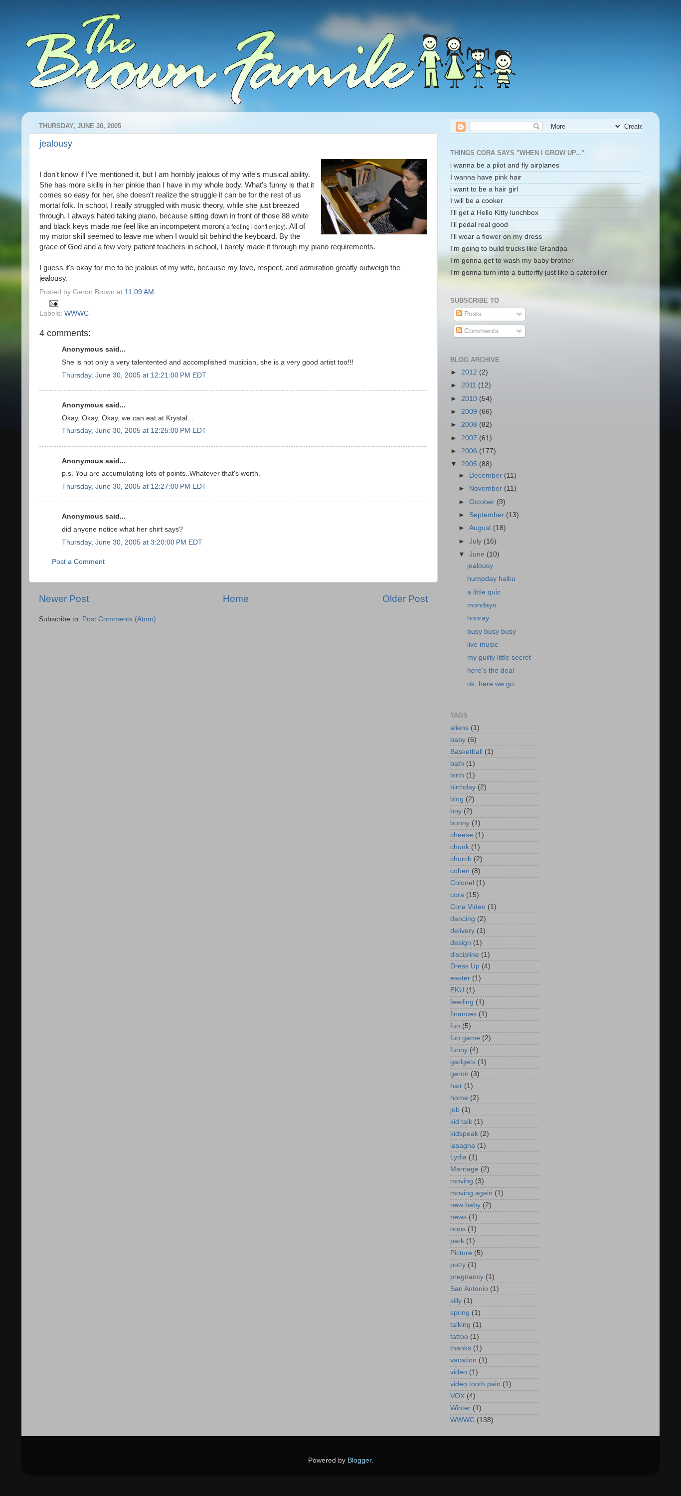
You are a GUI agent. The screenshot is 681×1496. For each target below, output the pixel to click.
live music (482, 644)
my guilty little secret (499, 657)
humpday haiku (491, 578)
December (486, 475)
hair (456, 1086)
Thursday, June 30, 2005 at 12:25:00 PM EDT (134, 430)
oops (458, 1229)
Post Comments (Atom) (119, 619)
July (476, 541)
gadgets (463, 1062)
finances (463, 1014)
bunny (460, 823)
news (458, 1217)
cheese (461, 835)
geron (459, 1074)
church (461, 859)
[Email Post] (52, 303)
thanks (460, 1348)
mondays (481, 605)
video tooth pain (475, 1384)
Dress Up (465, 966)
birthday (463, 787)
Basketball (466, 751)
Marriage (464, 1169)
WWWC (76, 313)
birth (457, 775)
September (487, 515)
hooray (478, 618)
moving (461, 1181)
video (458, 1372)
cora (457, 895)
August (481, 528)
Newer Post (64, 598)
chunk (459, 847)
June (478, 554)
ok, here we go (490, 684)
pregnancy (467, 1277)
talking (460, 1324)
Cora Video (468, 907)
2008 (470, 424)
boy (456, 811)
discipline (464, 954)
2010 (470, 398)
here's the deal (490, 670)
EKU (457, 990)
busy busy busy (491, 631)
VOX (457, 1396)
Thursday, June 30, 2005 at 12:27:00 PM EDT (134, 486)
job (455, 1110)
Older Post (405, 598)
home (459, 1098)
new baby (465, 1205)
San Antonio (469, 1289)
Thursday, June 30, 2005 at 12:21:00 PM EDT (134, 375)
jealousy (55, 144)
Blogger (359, 1460)
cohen (460, 871)
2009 (470, 411)
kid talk (461, 1121)
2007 (470, 438)
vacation (463, 1360)
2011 (469, 385)
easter (460, 978)
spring (460, 1312)
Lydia (458, 1157)
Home (236, 598)
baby (458, 740)
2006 (470, 451)
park (457, 1241)
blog (457, 799)
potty (458, 1265)
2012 (470, 372)
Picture (461, 1253)
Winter (460, 1408)
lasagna (462, 1145)
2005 (470, 464)
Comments (480, 331)
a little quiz (484, 592)
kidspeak (464, 1133)
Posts (472, 314)
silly (456, 1301)
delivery (462, 931)
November (486, 488)
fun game (465, 1038)
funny (459, 1050)
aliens (459, 728)
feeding (462, 1002)
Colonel (462, 883)
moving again (471, 1193)
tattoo (459, 1336)
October (483, 502)
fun (455, 1026)
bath (457, 763)
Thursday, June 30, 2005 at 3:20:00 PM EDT (132, 542)
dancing (462, 919)
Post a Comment (78, 561)
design (460, 942)
